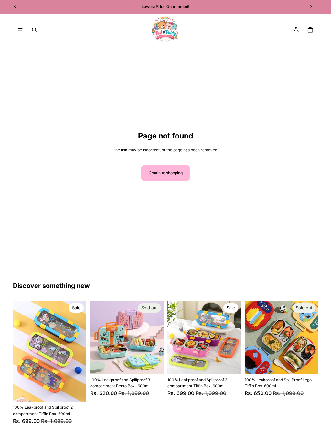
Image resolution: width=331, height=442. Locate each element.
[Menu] (20, 29)
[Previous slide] (20, 351)
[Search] (34, 30)
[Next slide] (79, 351)
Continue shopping (166, 173)
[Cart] (310, 30)
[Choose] (76, 392)
